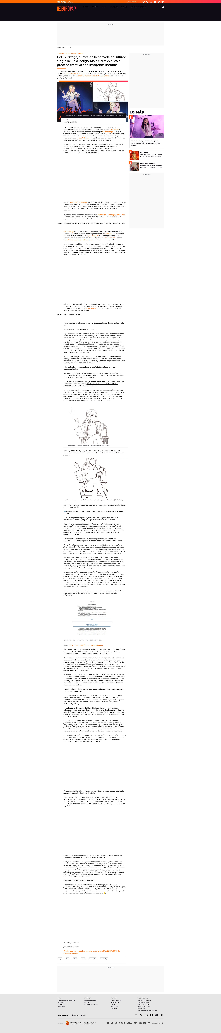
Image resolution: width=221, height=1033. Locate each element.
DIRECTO (86, 7)
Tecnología (114, 1006)
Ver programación (132, 1)
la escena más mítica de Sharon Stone (93, 76)
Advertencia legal (143, 1002)
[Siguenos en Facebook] (155, 2)
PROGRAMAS (114, 7)
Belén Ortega (107, 132)
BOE (71, 645)
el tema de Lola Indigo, (111, 215)
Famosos (114, 1008)
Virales (113, 1004)
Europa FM (60, 48)
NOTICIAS (124, 7)
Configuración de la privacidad (147, 1010)
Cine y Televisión (116, 1000)
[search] (163, 7)
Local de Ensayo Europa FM (66, 1000)
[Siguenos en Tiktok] (147, 2)
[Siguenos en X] (156, 1016)
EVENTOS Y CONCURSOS (138, 7)
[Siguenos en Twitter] (159, 2)
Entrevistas (61, 1002)
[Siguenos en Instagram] (151, 2)
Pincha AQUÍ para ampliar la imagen (89, 645)
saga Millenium (93, 236)
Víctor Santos (90, 308)
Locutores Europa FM (91, 1004)
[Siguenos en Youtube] (144, 2)
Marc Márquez (109, 238)
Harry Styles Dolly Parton (63, 1)
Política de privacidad (144, 1000)
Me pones (87, 1002)
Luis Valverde (84, 138)
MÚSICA (103, 7)
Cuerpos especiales (90, 1000)
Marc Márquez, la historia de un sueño (78, 240)
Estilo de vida (115, 1002)
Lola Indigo (71, 73)
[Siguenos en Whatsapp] (163, 2)
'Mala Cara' (80, 74)
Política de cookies (143, 1004)
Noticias (68, 48)
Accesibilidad (142, 1008)
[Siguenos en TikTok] (141, 1016)
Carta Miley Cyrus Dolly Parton (65, 2)
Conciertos (61, 1004)
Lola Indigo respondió (78, 202)
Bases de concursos (144, 1006)
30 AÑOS (95, 7)
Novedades (61, 1006)
